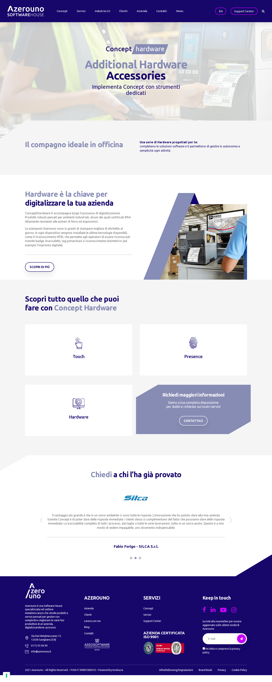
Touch (79, 356)
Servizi (81, 11)
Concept (62, 11)
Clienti (123, 11)
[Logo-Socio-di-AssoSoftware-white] (97, 645)
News (179, 11)
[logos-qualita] (163, 648)
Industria (102, 11)
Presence (193, 356)
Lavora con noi (92, 621)
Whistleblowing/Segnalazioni (176, 670)
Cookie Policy (239, 670)
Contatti (161, 11)
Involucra (118, 670)
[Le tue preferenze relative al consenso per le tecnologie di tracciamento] (6, 675)
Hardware (78, 416)
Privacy (222, 670)
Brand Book (205, 670)
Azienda (142, 11)
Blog (87, 627)
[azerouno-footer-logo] (35, 591)
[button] (41, 520)
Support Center (152, 621)
